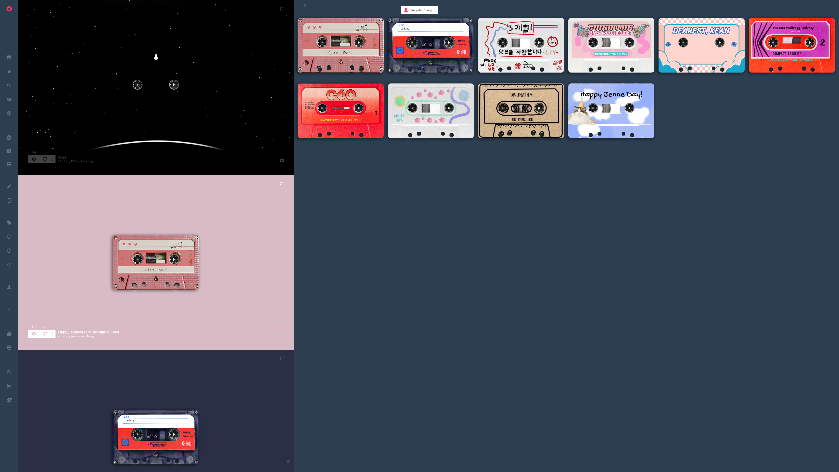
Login (429, 10)
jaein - (74, 336)
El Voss (75, 161)
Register (417, 10)
